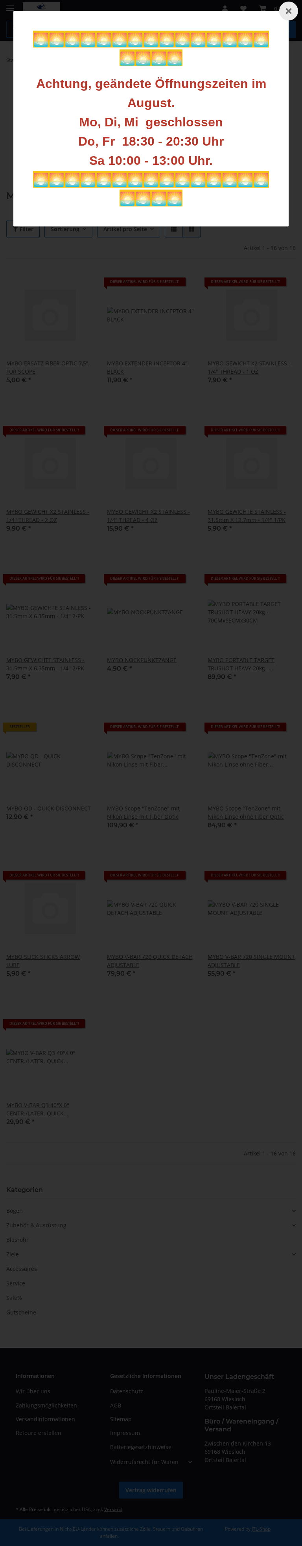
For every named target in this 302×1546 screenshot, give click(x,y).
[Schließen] (288, 11)
